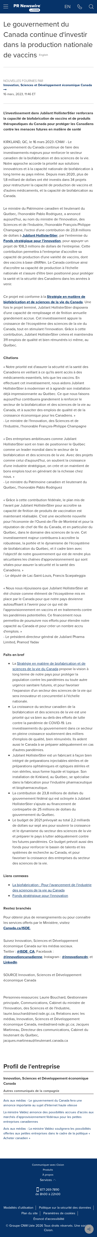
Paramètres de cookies (59, 1213)
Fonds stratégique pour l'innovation (32, 240)
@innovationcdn (75, 956)
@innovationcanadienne (22, 956)
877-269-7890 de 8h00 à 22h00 (47, 1192)
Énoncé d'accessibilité (48, 1219)
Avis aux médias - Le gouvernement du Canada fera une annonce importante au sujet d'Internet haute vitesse (42, 1103)
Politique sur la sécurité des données (65, 1207)
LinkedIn (10, 962)
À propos (47, 1175)
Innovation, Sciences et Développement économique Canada (45, 1081)
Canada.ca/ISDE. (16, 928)
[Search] (91, 6)
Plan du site (29, 1213)
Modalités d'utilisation (18, 1207)
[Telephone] (79, 6)
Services (46, 1180)
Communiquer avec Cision (48, 1165)
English (43, 55)
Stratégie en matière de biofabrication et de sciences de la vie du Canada (44, 299)
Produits (48, 1170)
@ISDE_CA (26, 951)
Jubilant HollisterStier (40, 235)
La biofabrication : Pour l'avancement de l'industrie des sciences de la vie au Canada (52, 887)
